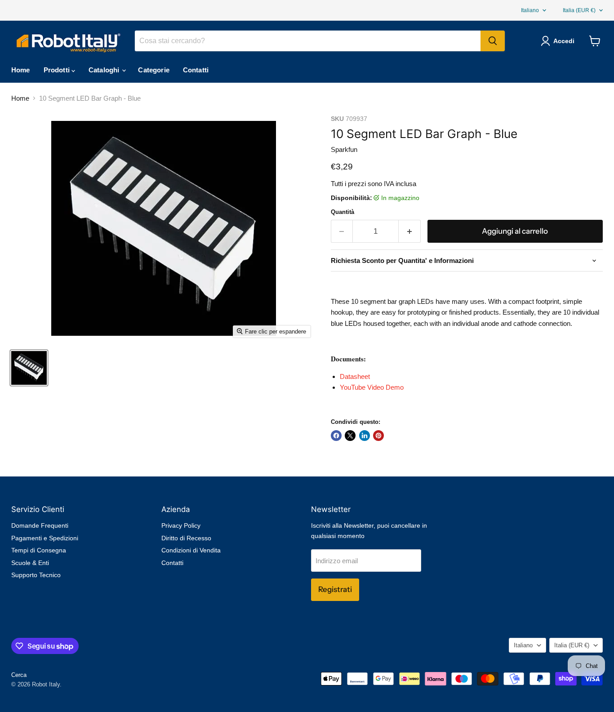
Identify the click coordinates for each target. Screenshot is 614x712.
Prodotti (57, 70)
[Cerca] (493, 41)
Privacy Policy (180, 525)
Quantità (342, 212)
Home (20, 70)
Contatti (196, 70)
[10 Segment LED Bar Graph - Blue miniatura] (29, 368)
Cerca (19, 675)
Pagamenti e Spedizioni (44, 538)
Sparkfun (344, 149)
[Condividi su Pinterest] (378, 435)
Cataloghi (105, 70)
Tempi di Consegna (38, 550)
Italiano (530, 10)
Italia (579, 10)
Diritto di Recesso (186, 538)
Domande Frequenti (39, 525)
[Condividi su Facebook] (336, 435)
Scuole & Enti (30, 562)
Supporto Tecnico (36, 574)
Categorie (153, 70)
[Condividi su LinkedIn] (364, 435)
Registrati (335, 589)
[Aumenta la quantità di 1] (410, 231)
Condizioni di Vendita (191, 550)
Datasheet (355, 376)
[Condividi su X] (350, 435)
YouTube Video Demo (372, 387)
